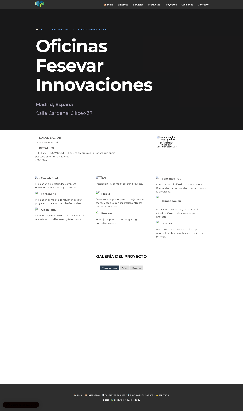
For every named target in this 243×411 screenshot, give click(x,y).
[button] (21, 405)
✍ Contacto (162, 395)
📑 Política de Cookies (113, 395)
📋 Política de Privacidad (140, 395)
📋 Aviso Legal (92, 395)
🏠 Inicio (78, 395)
